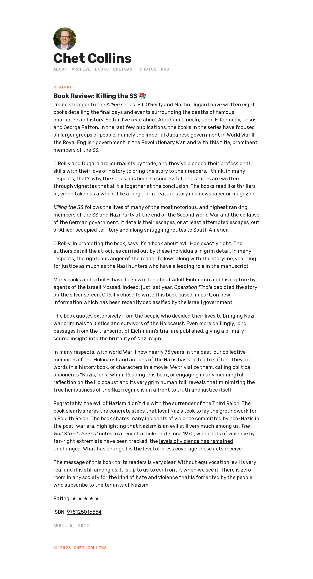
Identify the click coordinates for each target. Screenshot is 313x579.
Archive (81, 69)
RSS (165, 69)
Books (102, 69)
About (60, 69)
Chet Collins (92, 58)
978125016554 (84, 512)
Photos (148, 69)
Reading (63, 87)
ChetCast (124, 69)
